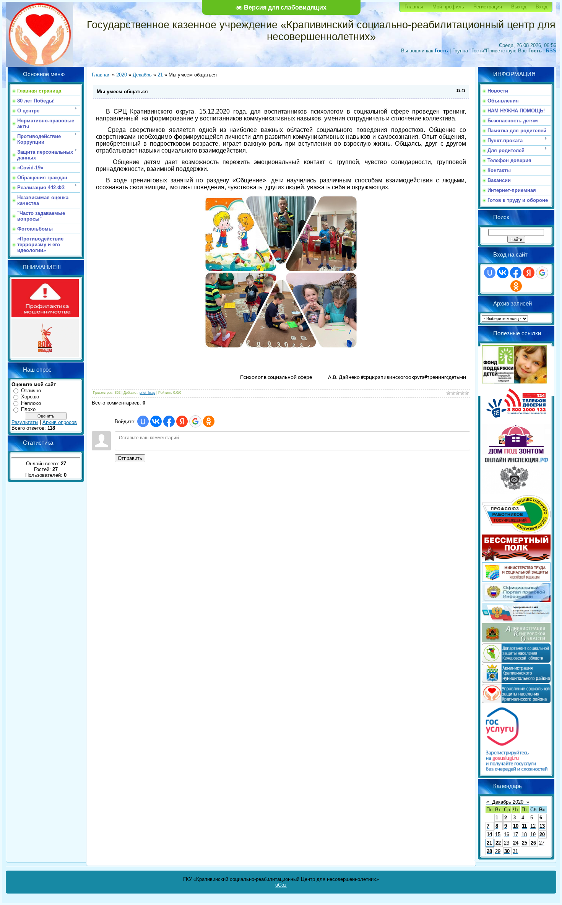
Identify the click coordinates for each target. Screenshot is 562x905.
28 (489, 851)
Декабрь (142, 75)
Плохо (28, 409)
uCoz (281, 885)
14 (489, 834)
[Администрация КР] (516, 681)
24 (515, 843)
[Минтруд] (516, 580)
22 (498, 843)
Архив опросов (59, 422)
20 (542, 834)
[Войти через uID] (143, 421)
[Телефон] (516, 421)
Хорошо (30, 397)
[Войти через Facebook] (169, 421)
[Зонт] (516, 453)
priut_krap (147, 393)
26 (533, 843)
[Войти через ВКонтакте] (156, 421)
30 (507, 851)
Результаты (24, 422)
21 (160, 75)
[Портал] (516, 600)
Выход (518, 7)
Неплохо (31, 403)
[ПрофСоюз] (516, 532)
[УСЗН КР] (516, 701)
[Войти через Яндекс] (182, 421)
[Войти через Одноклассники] (208, 421)
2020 (121, 75)
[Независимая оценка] (516, 620)
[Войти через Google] (195, 421)
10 (515, 826)
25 (524, 843)
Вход (541, 7)
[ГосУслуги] (516, 771)
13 (542, 826)
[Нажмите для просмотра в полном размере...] (281, 346)
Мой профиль (448, 7)
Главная (413, 7)
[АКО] (516, 640)
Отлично (31, 390)
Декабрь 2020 (507, 802)
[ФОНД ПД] (514, 382)
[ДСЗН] (516, 661)
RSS (551, 51)
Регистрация (487, 7)
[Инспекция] (516, 492)
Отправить (130, 458)
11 (524, 826)
